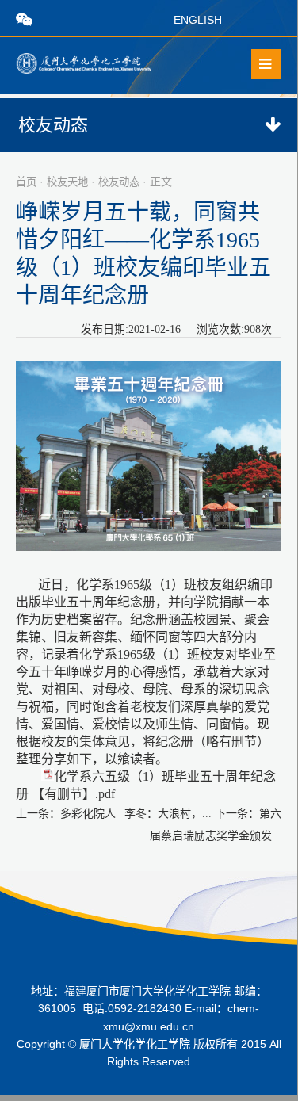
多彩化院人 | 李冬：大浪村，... (136, 814)
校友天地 (67, 182)
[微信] (24, 20)
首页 (26, 182)
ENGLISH (198, 19)
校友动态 (118, 182)
